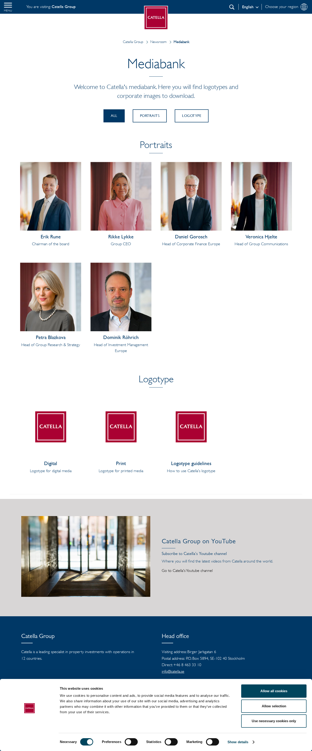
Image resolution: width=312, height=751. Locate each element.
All (114, 115)
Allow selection (274, 706)
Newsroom (158, 42)
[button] (8, 7)
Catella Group (133, 42)
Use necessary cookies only (274, 721)
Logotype (191, 115)
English (248, 6)
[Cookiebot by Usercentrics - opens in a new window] (30, 742)
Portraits (150, 115)
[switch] (131, 742)
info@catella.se (173, 671)
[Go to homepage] (156, 18)
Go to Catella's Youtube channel (187, 570)
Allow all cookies (273, 691)
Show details (237, 742)
